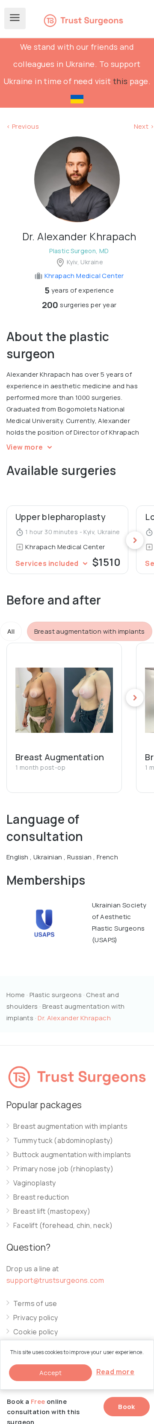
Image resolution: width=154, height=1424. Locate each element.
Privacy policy (35, 1317)
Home (15, 994)
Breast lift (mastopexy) (51, 1211)
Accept (50, 1372)
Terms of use (35, 1303)
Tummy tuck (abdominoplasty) (63, 1140)
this (120, 81)
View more (25, 447)
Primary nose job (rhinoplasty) (63, 1168)
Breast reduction (41, 1197)
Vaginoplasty (34, 1183)
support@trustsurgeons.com (55, 1280)
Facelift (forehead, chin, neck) (63, 1225)
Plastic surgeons (56, 994)
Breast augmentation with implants (70, 1126)
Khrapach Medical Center (83, 275)
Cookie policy (35, 1331)
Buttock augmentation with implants (72, 1154)
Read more (115, 1371)
